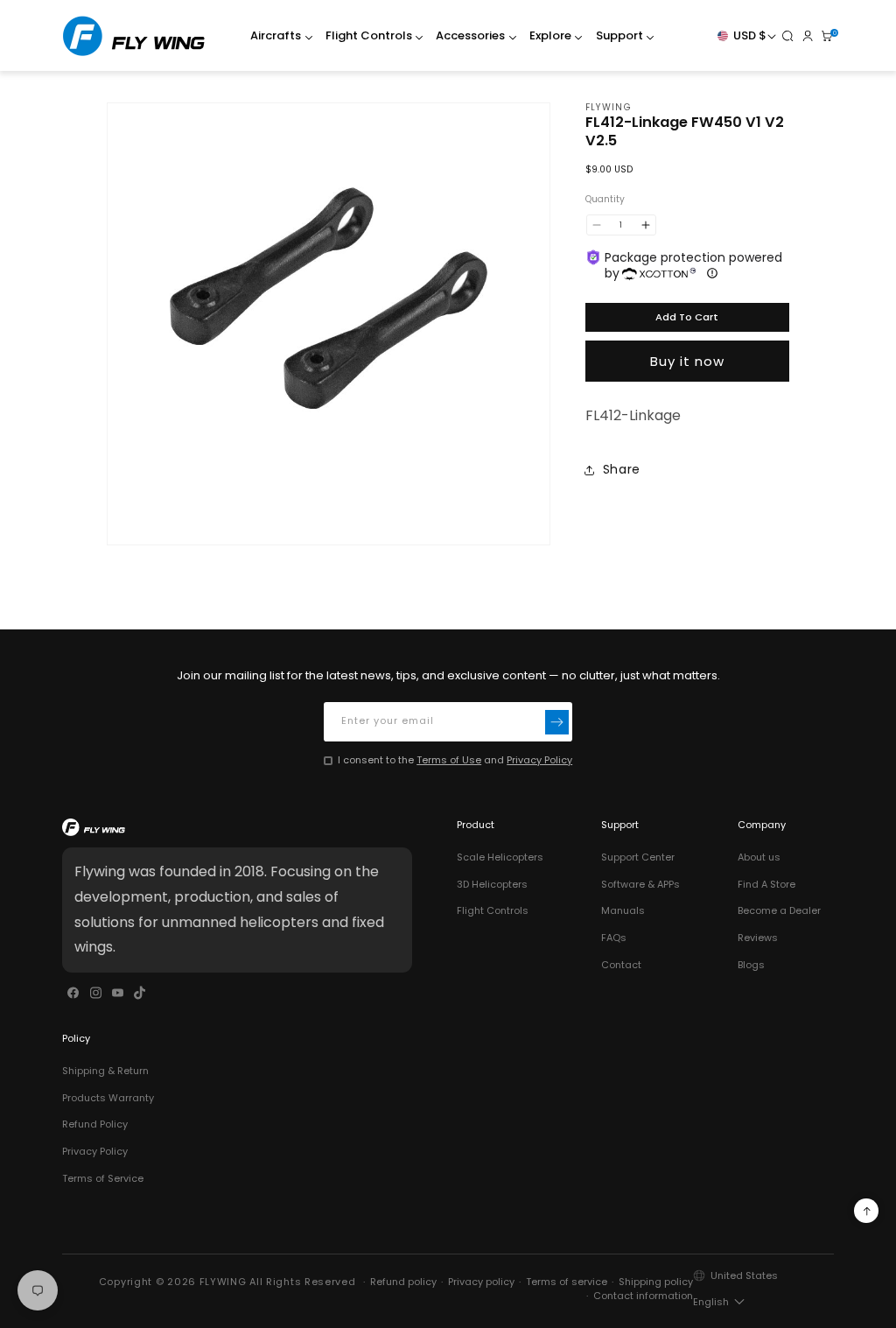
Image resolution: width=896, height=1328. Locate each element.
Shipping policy (656, 1282)
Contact (621, 965)
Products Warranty (108, 1098)
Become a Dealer (779, 910)
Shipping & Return (105, 1071)
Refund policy (403, 1282)
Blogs (751, 965)
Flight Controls (492, 910)
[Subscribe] (557, 721)
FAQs (613, 938)
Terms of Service (103, 1178)
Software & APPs (640, 884)
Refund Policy (95, 1124)
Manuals (623, 910)
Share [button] (621, 469)
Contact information (643, 1296)
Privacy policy (481, 1282)
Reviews (758, 938)
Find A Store (766, 884)
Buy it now (687, 361)
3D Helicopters (492, 884)
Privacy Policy (539, 760)
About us (759, 857)
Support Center (638, 857)
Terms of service (566, 1282)
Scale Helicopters (500, 857)
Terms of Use (448, 760)
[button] (277, 36)
